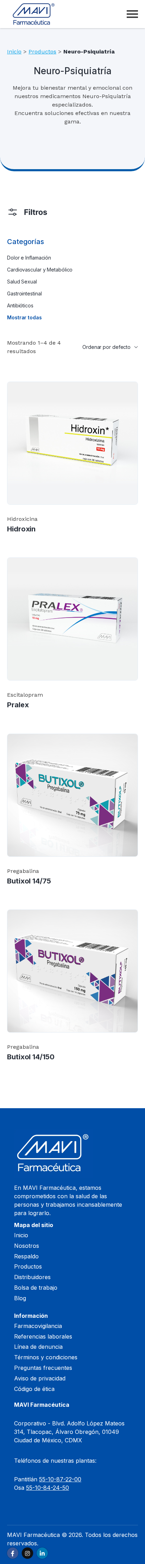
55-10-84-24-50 (47, 1487)
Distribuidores (32, 1277)
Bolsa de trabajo (35, 1287)
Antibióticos (20, 305)
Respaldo (26, 1256)
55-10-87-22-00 (60, 1479)
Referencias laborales (43, 1336)
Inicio (14, 51)
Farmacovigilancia (38, 1325)
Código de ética (34, 1388)
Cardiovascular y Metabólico (39, 270)
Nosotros (26, 1245)
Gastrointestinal (24, 293)
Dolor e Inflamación (29, 258)
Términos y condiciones (45, 1357)
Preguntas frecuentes (43, 1367)
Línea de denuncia (38, 1346)
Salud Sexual (22, 282)
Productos (42, 51)
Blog (20, 1298)
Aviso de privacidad (39, 1378)
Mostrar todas (24, 317)
